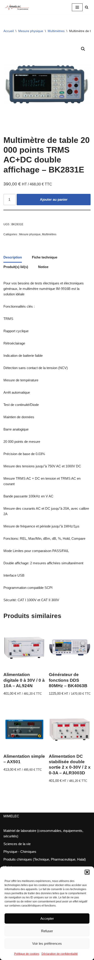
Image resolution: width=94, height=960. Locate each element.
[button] (87, 872)
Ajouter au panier (54, 199)
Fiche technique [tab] (44, 257)
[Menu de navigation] (77, 7)
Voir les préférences (47, 943)
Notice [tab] (43, 267)
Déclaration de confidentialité (60, 953)
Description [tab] (12, 257)
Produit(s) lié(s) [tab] (15, 267)
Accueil (8, 31)
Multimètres (56, 31)
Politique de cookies (26, 953)
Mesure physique (30, 31)
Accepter (47, 918)
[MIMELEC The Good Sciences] (17, 7)
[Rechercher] (86, 7)
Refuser (47, 931)
